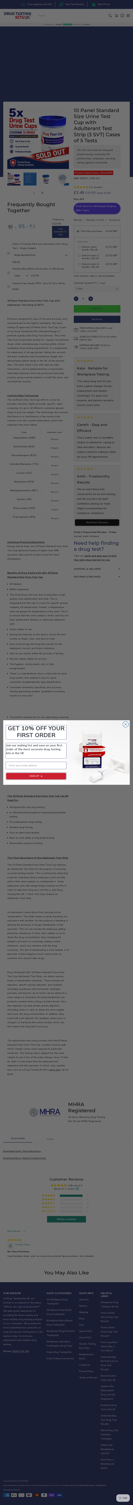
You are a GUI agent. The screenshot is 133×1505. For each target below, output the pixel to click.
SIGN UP (34, 776)
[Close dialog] (125, 724)
